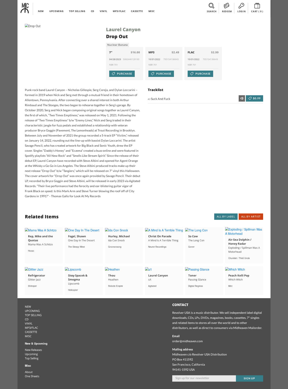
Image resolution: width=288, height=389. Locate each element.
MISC (151, 11)
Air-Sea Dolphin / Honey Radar (239, 241)
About (29, 372)
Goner (191, 246)
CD (92, 11)
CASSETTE (137, 11)
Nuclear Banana (117, 44)
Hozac (31, 250)
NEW (41, 11)
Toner (192, 275)
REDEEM (227, 11)
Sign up (249, 378)
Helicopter (73, 289)
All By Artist (251, 216)
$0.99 (256, 98)
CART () (257, 11)
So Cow (193, 236)
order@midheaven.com (187, 341)
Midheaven (25, 8)
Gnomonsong (114, 246)
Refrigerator (36, 275)
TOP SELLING (77, 11)
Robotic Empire (115, 285)
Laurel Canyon (123, 29)
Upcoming (31, 354)
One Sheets (32, 376)
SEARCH (212, 11)
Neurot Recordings (157, 246)
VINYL (103, 11)
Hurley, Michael (119, 236)
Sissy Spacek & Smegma (77, 277)
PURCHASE (124, 73)
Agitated (152, 285)
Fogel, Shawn (77, 236)
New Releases (33, 350)
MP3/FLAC (119, 11)
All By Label (226, 216)
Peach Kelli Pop (238, 275)
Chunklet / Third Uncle (239, 258)
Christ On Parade (159, 236)
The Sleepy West (76, 246)
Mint (230, 285)
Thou (111, 275)
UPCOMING (56, 11)
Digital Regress (195, 285)
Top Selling (31, 358)
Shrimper (32, 285)
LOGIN (241, 11)
